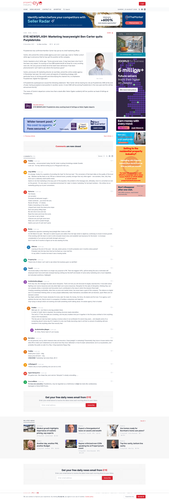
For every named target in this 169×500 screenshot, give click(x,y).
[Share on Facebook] (109, 156)
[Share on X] (107, 156)
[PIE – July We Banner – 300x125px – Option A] (131, 125)
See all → (143, 421)
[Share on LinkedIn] (112, 156)
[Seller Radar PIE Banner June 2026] (84, 20)
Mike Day (131, 448)
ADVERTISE (57, 9)
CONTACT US (46, 9)
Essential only (129, 496)
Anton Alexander (132, 433)
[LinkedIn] (145, 9)
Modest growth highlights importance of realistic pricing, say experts (48, 430)
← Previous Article (29, 136)
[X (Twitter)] (139, 9)
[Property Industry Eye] (32, 4)
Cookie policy (89, 496)
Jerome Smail (49, 435)
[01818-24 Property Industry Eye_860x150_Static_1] (68, 125)
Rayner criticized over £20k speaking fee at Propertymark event (91, 445)
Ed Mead (47, 448)
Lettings (40, 426)
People (35, 33)
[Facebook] (142, 9)
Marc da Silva (43, 44)
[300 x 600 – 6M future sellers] (131, 87)
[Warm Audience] (131, 190)
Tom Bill (88, 433)
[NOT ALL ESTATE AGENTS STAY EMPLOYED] (131, 138)
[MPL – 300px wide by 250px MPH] (131, 44)
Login (142, 4)
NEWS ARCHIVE (35, 9)
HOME (25, 9)
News (29, 33)
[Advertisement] (131, 226)
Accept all (141, 496)
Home (25, 33)
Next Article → (108, 136)
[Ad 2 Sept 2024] (131, 164)
